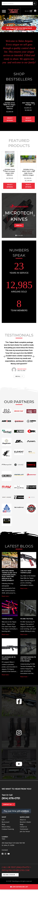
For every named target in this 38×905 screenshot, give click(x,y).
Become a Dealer (25, 822)
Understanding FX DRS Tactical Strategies (28, 659)
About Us (23, 820)
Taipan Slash (7, 619)
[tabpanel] (19, 215)
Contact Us (7, 804)
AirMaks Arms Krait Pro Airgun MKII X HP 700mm (9, 105)
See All (17, 376)
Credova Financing (8, 829)
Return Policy (6, 827)
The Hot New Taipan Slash (25, 572)
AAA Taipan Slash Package (28, 104)
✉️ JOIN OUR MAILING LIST (19, 887)
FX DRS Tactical (26, 619)
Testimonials (24, 829)
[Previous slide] (2, 23)
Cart (3, 820)
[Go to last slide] (4, 104)
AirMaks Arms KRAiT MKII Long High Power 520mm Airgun (28, 172)
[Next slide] (35, 23)
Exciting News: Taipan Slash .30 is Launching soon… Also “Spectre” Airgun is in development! (9, 575)
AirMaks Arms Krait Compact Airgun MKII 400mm (10, 172)
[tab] (14, 29)
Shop (3, 824)
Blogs (21, 824)
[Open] (4, 11)
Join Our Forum (25, 831)
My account (5, 822)
